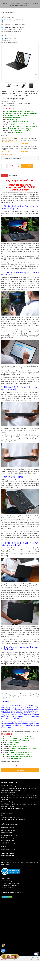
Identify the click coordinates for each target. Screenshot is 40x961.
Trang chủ (4, 3)
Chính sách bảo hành (7, 832)
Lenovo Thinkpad (16, 3)
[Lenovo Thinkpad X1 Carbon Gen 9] (20, 62)
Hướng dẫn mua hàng (7, 838)
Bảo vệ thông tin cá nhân (8, 830)
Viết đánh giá (20, 99)
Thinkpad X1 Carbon (30, 3)
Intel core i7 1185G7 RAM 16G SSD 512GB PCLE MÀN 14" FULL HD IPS (29, 149)
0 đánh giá (11, 99)
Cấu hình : (4, 135)
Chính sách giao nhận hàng (9, 835)
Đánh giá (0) (13, 175)
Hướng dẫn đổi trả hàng (8, 843)
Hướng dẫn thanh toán (7, 840)
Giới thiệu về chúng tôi (7, 827)
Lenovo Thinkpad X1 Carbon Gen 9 (20, 5)
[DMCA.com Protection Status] (7, 897)
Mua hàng (16, 166)
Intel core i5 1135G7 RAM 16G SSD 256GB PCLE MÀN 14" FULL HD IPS (29, 141)
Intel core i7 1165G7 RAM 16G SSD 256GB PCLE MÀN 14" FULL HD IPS (10, 149)
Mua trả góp (28, 166)
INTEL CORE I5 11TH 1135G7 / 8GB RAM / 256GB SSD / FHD (9, 140)
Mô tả (4, 175)
